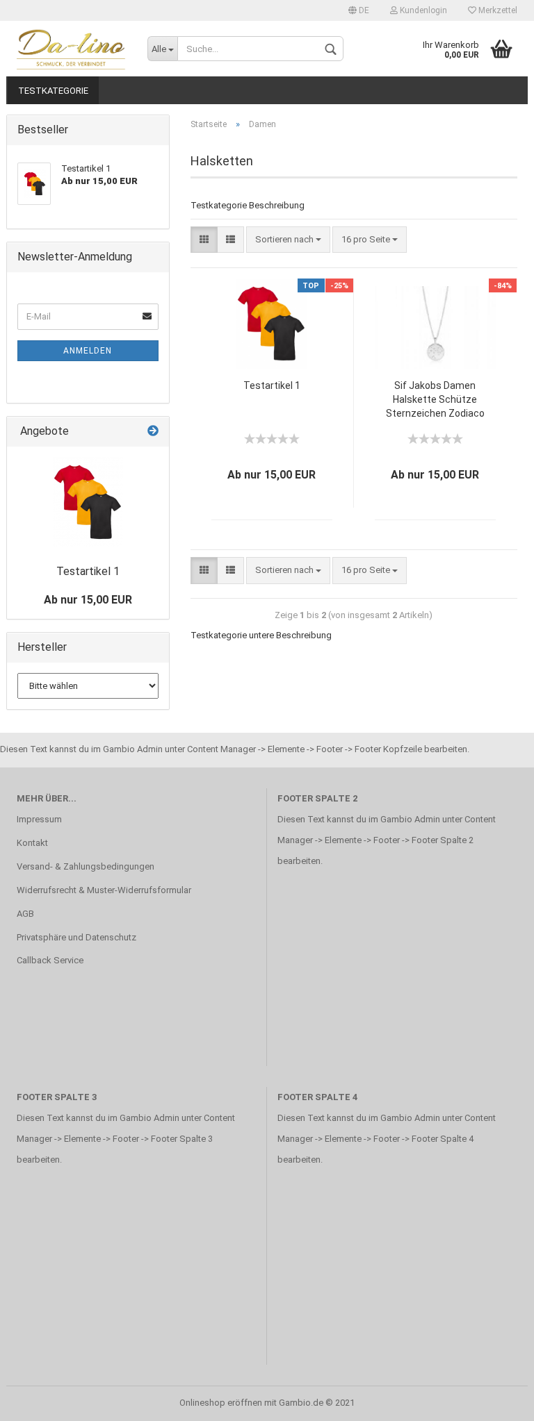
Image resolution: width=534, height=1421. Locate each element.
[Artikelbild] (88, 502)
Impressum (39, 819)
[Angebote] (153, 432)
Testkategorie (53, 90)
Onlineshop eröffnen (220, 1402)
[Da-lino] (72, 48)
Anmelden (87, 351)
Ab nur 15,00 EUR (88, 599)
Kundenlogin (422, 10)
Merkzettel (496, 10)
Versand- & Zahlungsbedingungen (85, 866)
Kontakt (32, 843)
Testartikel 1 (271, 385)
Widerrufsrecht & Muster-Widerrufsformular (104, 890)
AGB (25, 913)
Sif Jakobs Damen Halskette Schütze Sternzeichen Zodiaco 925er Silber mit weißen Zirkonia (435, 400)
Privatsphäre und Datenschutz (76, 937)
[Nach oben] (496, 1400)
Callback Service (50, 960)
